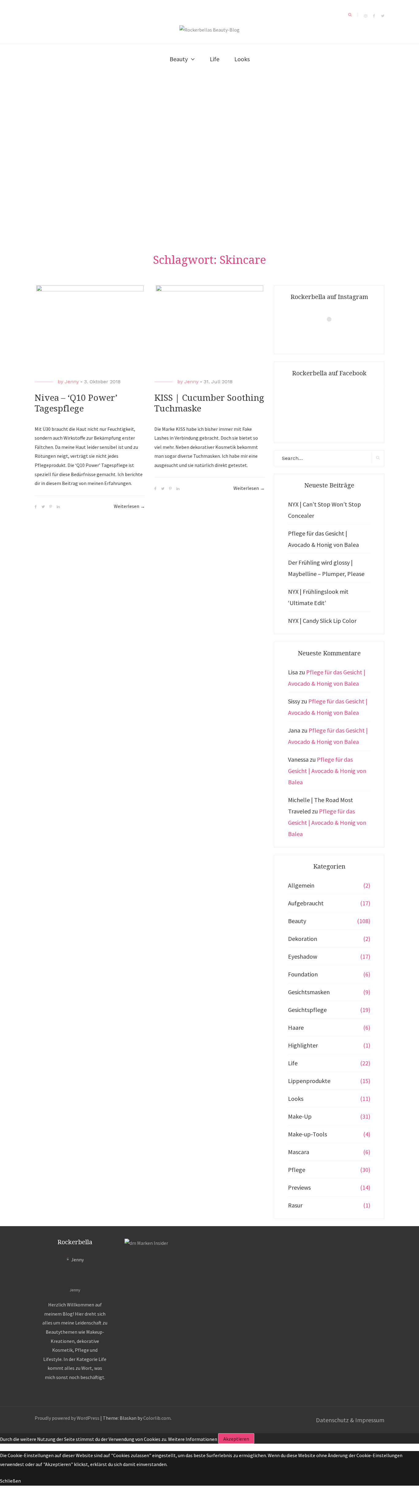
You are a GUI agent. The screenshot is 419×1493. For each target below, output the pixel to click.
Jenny (72, 382)
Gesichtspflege (307, 1010)
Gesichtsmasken (309, 992)
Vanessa (298, 759)
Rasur (295, 1205)
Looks (242, 59)
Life (214, 59)
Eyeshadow (302, 956)
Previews (299, 1187)
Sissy (294, 701)
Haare (296, 1027)
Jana (294, 730)
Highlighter (303, 1045)
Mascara (298, 1152)
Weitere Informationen (192, 1439)
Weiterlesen (129, 507)
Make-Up (300, 1116)
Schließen (10, 1481)
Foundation (303, 974)
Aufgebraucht (306, 903)
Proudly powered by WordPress (67, 1418)
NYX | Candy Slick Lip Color (322, 620)
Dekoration (302, 938)
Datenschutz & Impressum (350, 1420)
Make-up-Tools (307, 1134)
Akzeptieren (236, 1439)
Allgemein (301, 885)
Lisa (293, 672)
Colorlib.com (157, 1418)
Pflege (296, 1169)
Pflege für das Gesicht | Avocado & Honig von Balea (327, 771)
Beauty (179, 59)
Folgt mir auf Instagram (333, 330)
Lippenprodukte (309, 1081)
